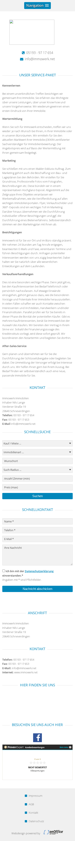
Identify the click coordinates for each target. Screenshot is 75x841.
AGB (31, 804)
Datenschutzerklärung (39, 571)
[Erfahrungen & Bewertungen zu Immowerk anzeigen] (37, 779)
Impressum (35, 796)
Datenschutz (36, 821)
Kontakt (33, 812)
